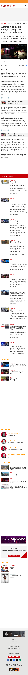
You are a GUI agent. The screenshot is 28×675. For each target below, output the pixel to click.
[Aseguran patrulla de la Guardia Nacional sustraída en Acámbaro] (5, 298)
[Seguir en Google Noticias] (26, 65)
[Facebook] (8, 660)
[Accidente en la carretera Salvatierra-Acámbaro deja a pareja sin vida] (5, 480)
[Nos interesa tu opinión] (14, 634)
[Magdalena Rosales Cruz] (4, 434)
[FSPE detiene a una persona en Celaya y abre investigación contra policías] (5, 315)
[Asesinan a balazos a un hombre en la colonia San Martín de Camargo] (5, 349)
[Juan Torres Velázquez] (4, 448)
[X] (11, 660)
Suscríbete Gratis (14, 555)
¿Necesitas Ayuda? (14, 656)
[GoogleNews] (14, 660)
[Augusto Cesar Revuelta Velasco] (4, 455)
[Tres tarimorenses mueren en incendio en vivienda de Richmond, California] (5, 281)
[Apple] (17, 660)
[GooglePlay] (20, 660)
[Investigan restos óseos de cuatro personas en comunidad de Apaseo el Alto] (5, 467)
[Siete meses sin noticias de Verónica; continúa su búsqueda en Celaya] (5, 486)
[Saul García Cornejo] (4, 441)
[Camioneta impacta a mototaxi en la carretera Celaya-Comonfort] (5, 474)
